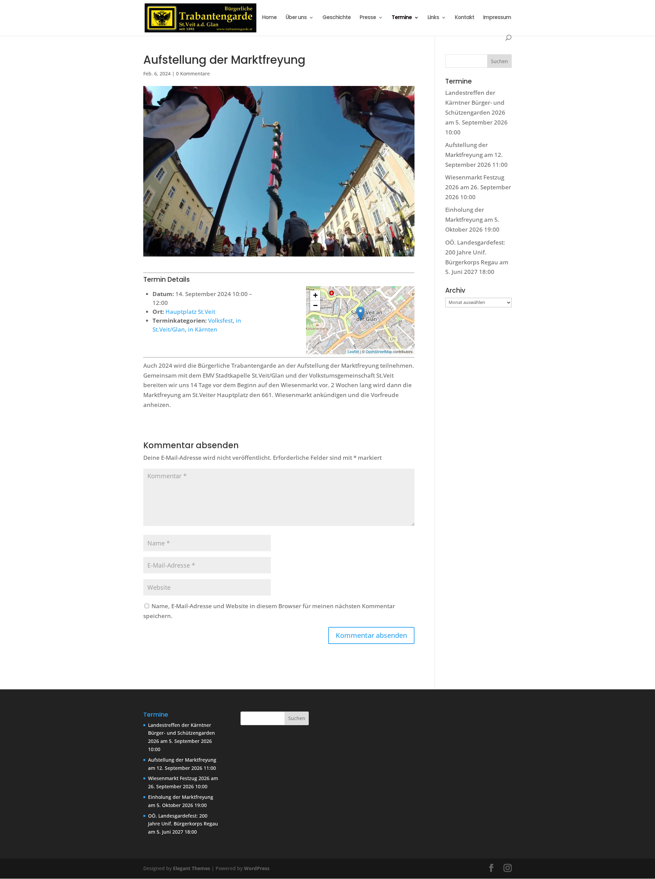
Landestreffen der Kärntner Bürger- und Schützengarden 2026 (475, 102)
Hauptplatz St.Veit (190, 312)
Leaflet (353, 351)
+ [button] (315, 295)
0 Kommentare (193, 73)
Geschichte (336, 18)
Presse (368, 18)
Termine (402, 18)
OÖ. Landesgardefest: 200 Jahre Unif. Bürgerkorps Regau (475, 252)
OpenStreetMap (379, 351)
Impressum (497, 18)
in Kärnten (202, 329)
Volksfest (220, 320)
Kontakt (464, 18)
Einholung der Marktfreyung (180, 797)
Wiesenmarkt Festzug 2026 (178, 778)
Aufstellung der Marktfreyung (182, 760)
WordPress (257, 868)
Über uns (296, 18)
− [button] (315, 305)
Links (433, 18)
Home (269, 18)
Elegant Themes (191, 868)
